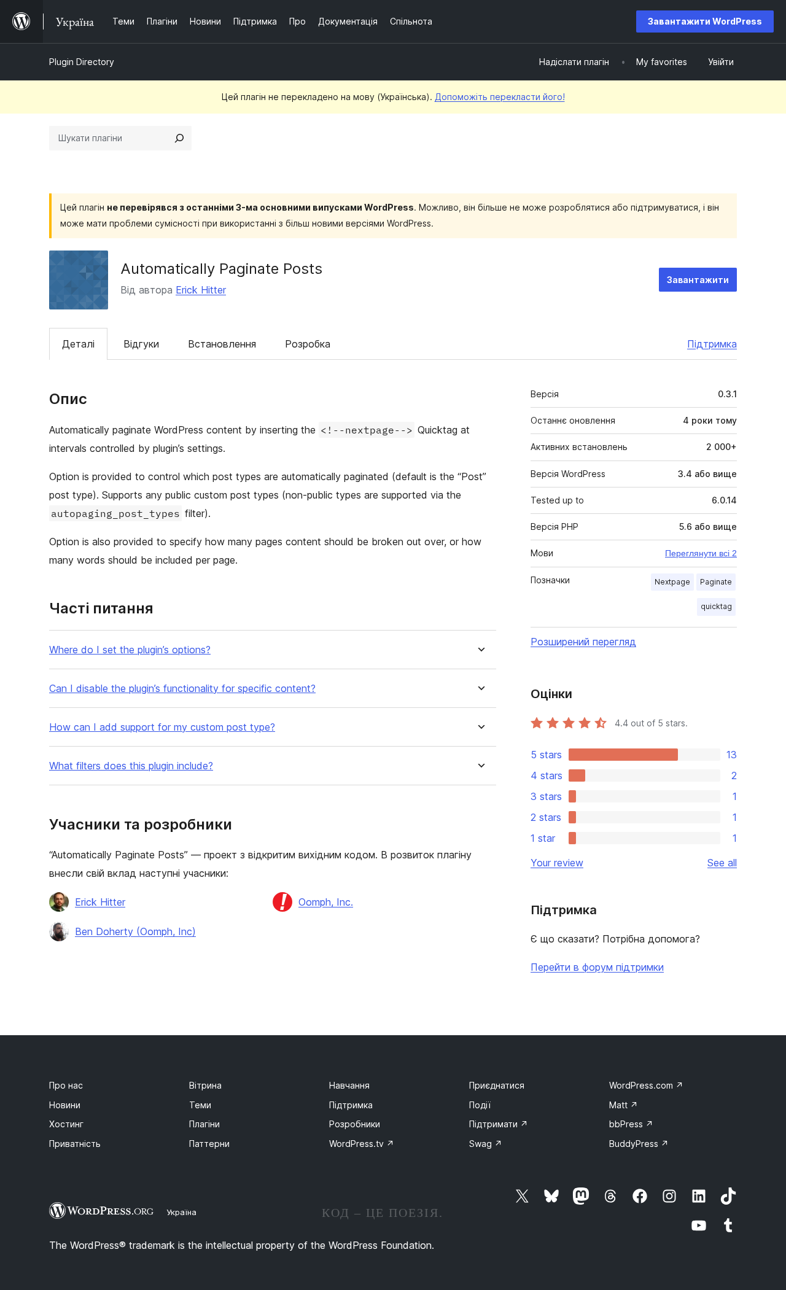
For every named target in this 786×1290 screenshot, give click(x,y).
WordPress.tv (361, 1143)
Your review (557, 863)
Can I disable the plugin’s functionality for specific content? (182, 688)
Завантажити (698, 279)
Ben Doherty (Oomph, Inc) (135, 931)
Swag (485, 1143)
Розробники (354, 1124)
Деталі (78, 344)
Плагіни (204, 1124)
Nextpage (672, 581)
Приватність (75, 1143)
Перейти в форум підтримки (597, 967)
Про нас (66, 1085)
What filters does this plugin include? (131, 766)
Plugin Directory (81, 61)
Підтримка (712, 344)
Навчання (349, 1085)
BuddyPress (639, 1143)
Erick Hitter (201, 290)
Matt (623, 1105)
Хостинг (66, 1124)
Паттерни (209, 1143)
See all (722, 863)
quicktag (716, 606)
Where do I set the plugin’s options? (130, 650)
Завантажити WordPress (705, 21)
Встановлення (222, 344)
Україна (181, 1212)
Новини (64, 1105)
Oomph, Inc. (325, 902)
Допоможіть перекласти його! (500, 96)
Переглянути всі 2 (701, 553)
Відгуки (141, 344)
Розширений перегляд (583, 641)
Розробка (307, 344)
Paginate (716, 581)
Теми (200, 1105)
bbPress (631, 1124)
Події (480, 1105)
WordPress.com (646, 1085)
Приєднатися (496, 1085)
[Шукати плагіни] (179, 138)
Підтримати (498, 1124)
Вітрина (205, 1085)
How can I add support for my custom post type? (162, 727)
